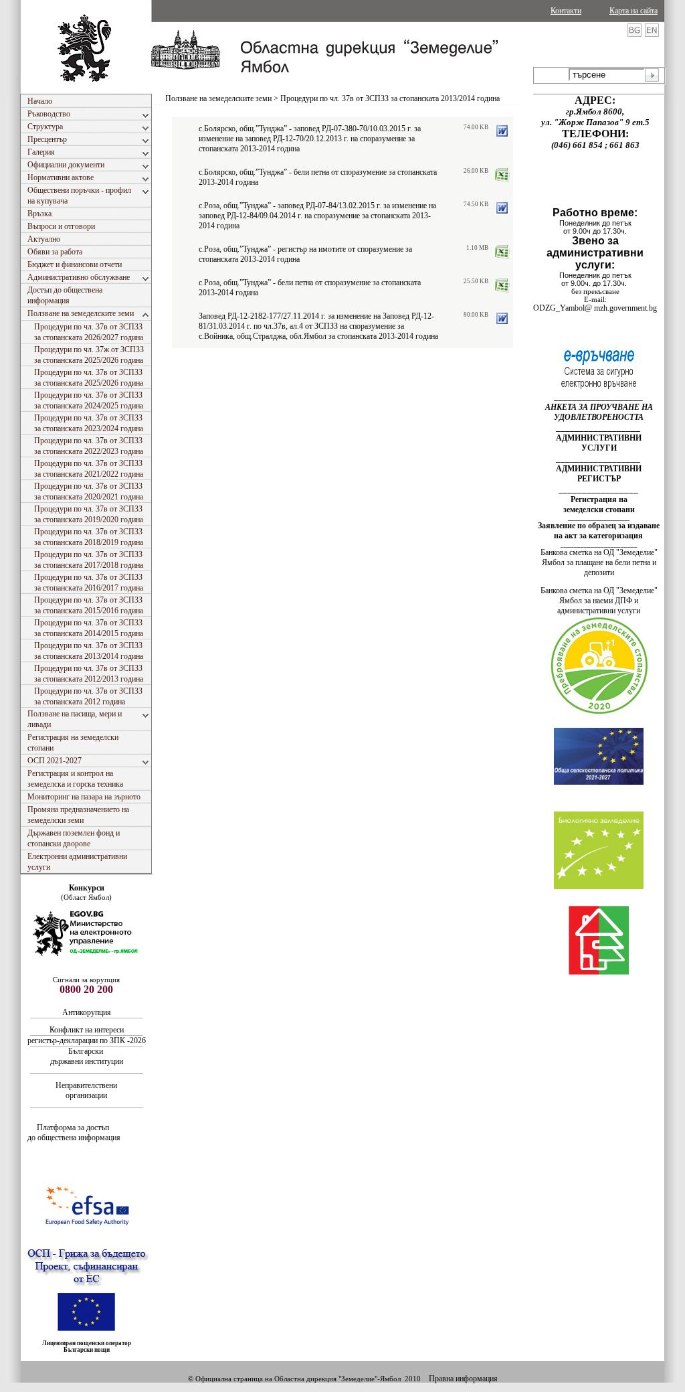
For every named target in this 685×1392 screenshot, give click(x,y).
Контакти (566, 10)
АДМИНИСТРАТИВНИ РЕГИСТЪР (599, 473)
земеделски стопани (599, 509)
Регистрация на (599, 499)
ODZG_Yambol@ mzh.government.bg (595, 308)
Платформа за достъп (74, 1127)
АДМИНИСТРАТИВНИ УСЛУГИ (599, 443)
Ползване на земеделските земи (218, 98)
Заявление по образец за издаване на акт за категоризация (599, 530)
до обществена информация (73, 1137)
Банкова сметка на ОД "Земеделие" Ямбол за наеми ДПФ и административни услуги (599, 600)
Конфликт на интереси (87, 1029)
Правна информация (463, 1378)
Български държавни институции (86, 1056)
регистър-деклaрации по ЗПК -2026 (86, 1040)
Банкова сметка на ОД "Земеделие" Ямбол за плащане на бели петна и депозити (599, 562)
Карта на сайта (633, 10)
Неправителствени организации (86, 1090)
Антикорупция (87, 1012)
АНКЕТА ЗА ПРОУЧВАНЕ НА (599, 407)
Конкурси (86, 888)
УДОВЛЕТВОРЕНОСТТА (599, 417)
